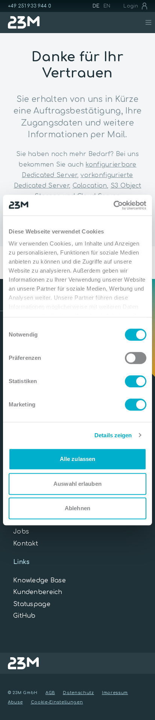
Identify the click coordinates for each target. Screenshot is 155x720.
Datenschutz (78, 693)
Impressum (115, 693)
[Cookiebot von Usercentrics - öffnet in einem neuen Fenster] (113, 205)
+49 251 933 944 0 (30, 6)
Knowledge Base (39, 580)
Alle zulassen (77, 459)
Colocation (90, 185)
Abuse (15, 702)
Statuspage (31, 604)
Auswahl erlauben (77, 484)
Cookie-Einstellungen (57, 702)
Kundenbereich (37, 592)
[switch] (135, 358)
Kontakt (25, 543)
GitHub (24, 615)
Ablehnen (77, 508)
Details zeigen (113, 435)
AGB (50, 693)
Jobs (21, 531)
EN (107, 6)
